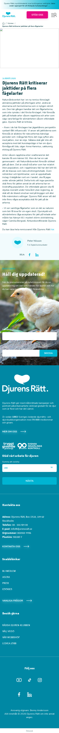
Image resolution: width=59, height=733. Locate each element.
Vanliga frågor (12, 600)
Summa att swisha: (10, 461)
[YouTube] (19, 680)
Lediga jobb (9, 643)
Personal (29, 731)
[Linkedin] (29, 694)
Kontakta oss (11, 546)
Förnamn (6, 329)
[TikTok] (29, 680)
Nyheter (11, 23)
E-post (5, 347)
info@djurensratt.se (21, 528)
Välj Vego (8, 631)
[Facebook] (19, 694)
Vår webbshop (11, 637)
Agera (6, 577)
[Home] (9, 15)
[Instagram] (40, 680)
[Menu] (54, 15)
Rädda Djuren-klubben (16, 625)
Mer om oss (9, 431)
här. (53, 229)
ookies (8, 589)
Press (5, 583)
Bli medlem (9, 571)
